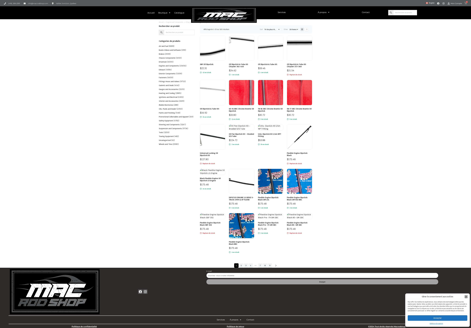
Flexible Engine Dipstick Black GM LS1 (268, 198)
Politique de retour (235, 326)
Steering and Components (169, 125)
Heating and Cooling (167, 93)
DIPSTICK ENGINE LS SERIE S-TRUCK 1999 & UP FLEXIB (241, 198)
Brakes (161, 54)
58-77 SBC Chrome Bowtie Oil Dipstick (299, 110)
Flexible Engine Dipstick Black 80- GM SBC (297, 224)
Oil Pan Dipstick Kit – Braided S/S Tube (241, 135)
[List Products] (306, 29)
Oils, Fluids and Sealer (167, 109)
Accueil (151, 13)
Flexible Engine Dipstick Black (297, 154)
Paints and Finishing (167, 113)
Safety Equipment (166, 121)
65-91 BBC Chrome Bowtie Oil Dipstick (241, 110)
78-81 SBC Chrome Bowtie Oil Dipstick (270, 110)
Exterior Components (167, 74)
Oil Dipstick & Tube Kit (267, 64)
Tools (161, 132)
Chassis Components (167, 58)
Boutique (163, 13)
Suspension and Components (170, 128)
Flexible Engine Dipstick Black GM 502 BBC (297, 198)
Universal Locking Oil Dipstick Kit (209, 154)
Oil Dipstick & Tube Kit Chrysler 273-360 (296, 65)
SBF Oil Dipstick (206, 64)
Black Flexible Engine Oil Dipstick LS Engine (210, 179)
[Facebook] (140, 292)
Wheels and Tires (165, 144)
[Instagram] (145, 292)
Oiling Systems (191, 22)
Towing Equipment (166, 136)
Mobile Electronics (166, 105)
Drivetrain (163, 62)
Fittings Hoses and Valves (169, 81)
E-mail (209, 271)
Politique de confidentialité (84, 326)
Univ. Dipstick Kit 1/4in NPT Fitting (269, 135)
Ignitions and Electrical (168, 97)
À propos (322, 12)
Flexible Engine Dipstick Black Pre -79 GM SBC (268, 224)
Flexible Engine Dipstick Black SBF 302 (210, 224)
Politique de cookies (436, 324)
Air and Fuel (163, 46)
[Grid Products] (302, 29)
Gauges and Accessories (168, 89)
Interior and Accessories (168, 101)
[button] (466, 296)
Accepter (437, 318)
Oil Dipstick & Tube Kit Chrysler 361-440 (238, 65)
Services (282, 12)
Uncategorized (165, 140)
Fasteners (163, 77)
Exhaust (162, 70)
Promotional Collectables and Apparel (173, 117)
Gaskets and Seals (166, 85)
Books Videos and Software (170, 50)
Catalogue (179, 13)
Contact (366, 12)
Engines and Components (174, 22)
